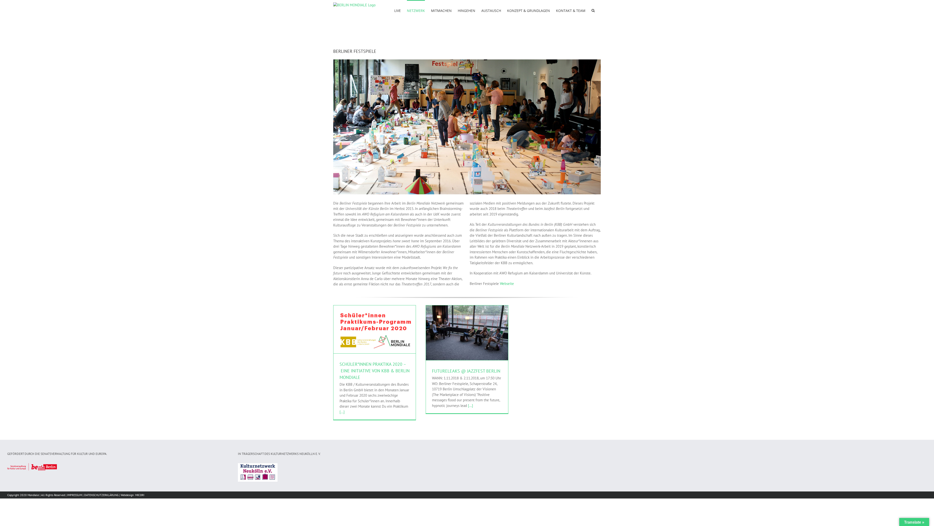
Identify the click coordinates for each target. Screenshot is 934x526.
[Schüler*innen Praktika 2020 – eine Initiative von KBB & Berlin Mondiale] (374, 329)
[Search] (593, 10)
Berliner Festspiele (366, 336)
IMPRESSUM (74, 495)
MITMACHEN (387, 336)
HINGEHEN (479, 336)
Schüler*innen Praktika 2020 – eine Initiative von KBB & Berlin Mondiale (375, 370)
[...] (342, 412)
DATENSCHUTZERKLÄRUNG (101, 495)
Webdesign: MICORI (132, 495)
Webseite (507, 283)
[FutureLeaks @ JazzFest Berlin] (467, 332)
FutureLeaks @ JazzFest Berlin (466, 371)
